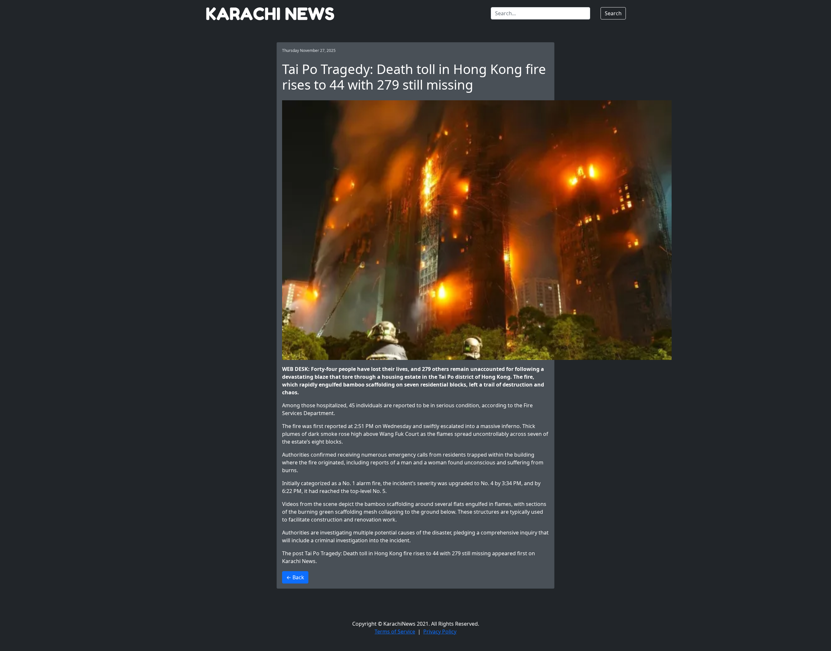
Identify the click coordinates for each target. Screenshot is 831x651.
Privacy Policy (439, 631)
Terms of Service (395, 631)
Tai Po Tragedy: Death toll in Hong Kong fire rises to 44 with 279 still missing (398, 553)
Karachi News (299, 561)
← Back (295, 577)
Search (613, 13)
